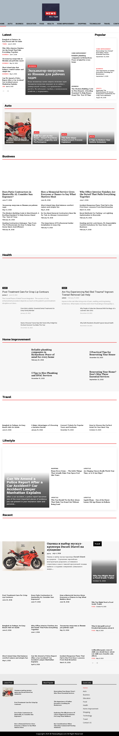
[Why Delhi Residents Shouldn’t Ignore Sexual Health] (70, 327)
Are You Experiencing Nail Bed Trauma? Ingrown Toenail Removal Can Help (87, 293)
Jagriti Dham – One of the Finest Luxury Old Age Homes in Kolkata (97, 501)
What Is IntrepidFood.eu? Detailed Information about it (103, 627)
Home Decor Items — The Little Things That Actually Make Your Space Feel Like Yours (66, 473)
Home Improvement (79, 53)
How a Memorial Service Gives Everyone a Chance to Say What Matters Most (58, 194)
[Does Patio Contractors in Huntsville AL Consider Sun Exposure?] (20, 176)
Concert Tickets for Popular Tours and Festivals (71, 426)
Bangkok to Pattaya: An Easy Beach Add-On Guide (12, 40)
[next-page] (7, 91)
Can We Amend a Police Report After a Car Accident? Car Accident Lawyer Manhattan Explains (13, 81)
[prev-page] (3, 91)
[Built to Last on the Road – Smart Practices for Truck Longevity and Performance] (45, 128)
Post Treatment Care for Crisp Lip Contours (25, 291)
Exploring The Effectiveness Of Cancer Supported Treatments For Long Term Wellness (105, 93)
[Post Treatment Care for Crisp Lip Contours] (29, 275)
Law (3, 86)
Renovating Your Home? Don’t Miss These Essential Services (104, 52)
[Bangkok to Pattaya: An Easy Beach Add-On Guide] (16, 413)
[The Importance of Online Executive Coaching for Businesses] (105, 63)
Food (93, 606)
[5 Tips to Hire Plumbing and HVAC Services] (16, 375)
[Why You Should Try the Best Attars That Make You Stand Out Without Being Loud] (66, 487)
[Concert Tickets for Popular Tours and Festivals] (74, 413)
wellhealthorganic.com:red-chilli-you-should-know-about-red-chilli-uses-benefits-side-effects (103, 653)
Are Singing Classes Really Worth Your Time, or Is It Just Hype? (99, 472)
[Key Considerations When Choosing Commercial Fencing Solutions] (47, 725)
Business (5, 54)
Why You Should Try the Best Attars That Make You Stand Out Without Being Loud (65, 502)
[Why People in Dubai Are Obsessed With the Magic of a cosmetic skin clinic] (70, 313)
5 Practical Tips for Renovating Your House (102, 353)
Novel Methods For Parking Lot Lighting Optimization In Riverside (96, 214)
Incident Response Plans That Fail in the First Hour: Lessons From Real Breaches (96, 206)
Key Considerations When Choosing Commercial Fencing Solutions (64, 725)
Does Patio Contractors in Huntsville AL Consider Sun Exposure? (17, 194)
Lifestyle (87, 468)
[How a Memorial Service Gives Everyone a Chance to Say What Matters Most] (59, 176)
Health (98, 88)
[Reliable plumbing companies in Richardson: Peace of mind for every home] (83, 41)
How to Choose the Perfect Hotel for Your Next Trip (100, 426)
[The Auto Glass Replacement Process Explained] (73, 128)
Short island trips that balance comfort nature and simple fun (13, 69)
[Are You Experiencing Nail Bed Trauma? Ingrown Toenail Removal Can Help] (89, 275)
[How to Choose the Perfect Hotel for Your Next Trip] (103, 413)
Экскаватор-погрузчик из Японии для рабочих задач (13, 60)
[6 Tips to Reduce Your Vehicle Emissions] (101, 128)
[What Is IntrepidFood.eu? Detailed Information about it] (104, 617)
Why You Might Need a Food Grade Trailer (103, 576)
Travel (4, 44)
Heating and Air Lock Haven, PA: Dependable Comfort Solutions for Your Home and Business (98, 225)
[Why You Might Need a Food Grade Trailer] (104, 563)
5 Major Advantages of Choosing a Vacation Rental (44, 426)
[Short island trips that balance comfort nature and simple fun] (15, 643)
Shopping (54, 468)
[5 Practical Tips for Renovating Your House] (74, 354)
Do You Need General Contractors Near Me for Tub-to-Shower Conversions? (58, 214)
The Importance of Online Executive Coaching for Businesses (105, 72)
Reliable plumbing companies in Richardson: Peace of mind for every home (82, 58)
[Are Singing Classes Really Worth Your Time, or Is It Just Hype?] (99, 458)
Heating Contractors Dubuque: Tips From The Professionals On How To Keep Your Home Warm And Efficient (19, 225)
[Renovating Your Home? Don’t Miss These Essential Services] (105, 43)
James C (5, 295)
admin (64, 298)
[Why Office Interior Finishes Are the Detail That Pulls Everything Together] (98, 176)
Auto (9, 134)
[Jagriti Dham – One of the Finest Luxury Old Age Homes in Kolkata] (99, 487)
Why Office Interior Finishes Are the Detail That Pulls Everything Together (13, 50)
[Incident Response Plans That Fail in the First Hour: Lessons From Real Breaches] (73, 643)
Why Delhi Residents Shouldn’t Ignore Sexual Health (96, 323)
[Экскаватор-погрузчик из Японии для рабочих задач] (48, 63)
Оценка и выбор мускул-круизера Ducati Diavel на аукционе (65, 546)
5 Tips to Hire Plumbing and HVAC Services (44, 374)
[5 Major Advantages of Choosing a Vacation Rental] (45, 413)
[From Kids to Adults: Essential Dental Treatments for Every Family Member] (10, 313)
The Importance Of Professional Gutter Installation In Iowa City (57, 224)
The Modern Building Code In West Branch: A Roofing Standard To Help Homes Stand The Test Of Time (82, 92)
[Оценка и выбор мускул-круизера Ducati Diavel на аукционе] (18, 128)
